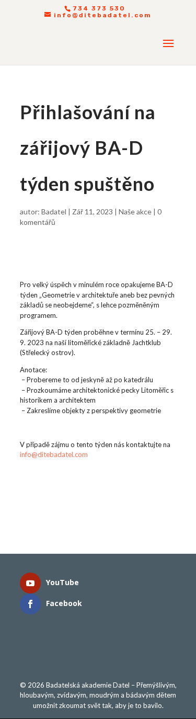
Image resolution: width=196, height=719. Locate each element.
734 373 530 (99, 8)
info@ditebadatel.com (54, 454)
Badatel (53, 211)
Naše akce (135, 211)
